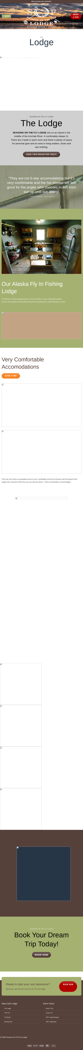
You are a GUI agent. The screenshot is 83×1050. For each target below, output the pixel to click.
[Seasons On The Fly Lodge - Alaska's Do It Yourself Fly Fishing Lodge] (41, 16)
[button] (6, 16)
